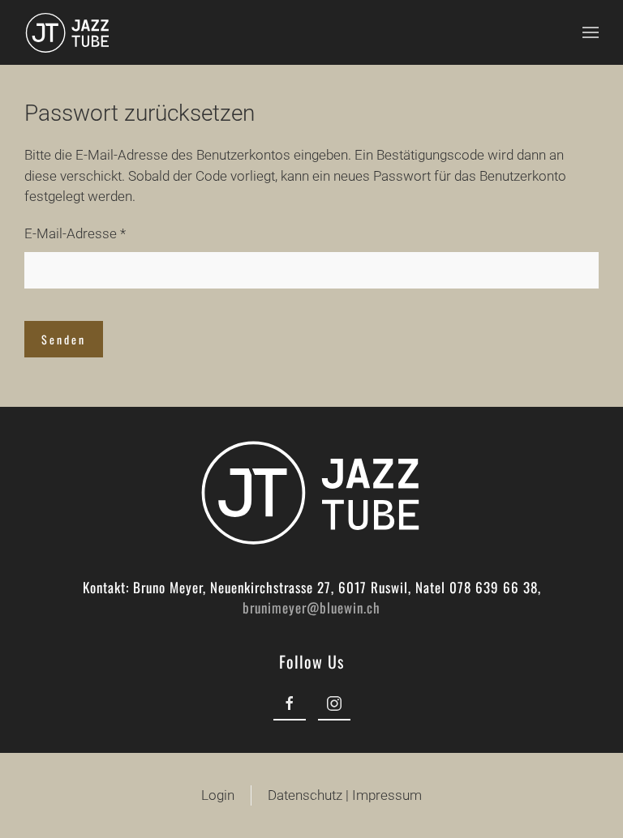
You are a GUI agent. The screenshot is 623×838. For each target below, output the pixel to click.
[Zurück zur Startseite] (67, 32)
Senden (63, 339)
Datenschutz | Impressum (345, 795)
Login (217, 795)
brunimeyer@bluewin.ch (311, 607)
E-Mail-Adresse (75, 233)
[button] (590, 32)
